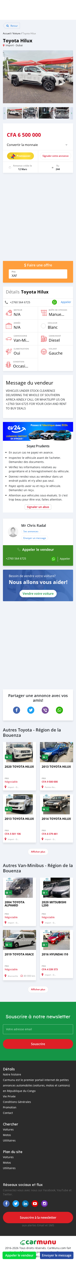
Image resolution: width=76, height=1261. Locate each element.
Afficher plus (38, 851)
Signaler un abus (38, 507)
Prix (14, 271)
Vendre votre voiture (38, 593)
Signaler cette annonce (55, 156)
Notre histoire (12, 1074)
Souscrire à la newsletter (38, 1217)
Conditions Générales (17, 1102)
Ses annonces (30, 531)
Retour (14, 25)
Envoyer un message (34, 538)
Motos (7, 1135)
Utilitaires (9, 1140)
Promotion (9, 1107)
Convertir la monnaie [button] (22, 145)
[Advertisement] (38, 219)
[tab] (38, 144)
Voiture (16, 33)
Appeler (66, 302)
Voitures (8, 1129)
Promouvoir (23, 156)
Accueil (7, 33)
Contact (8, 1113)
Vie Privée (9, 1096)
